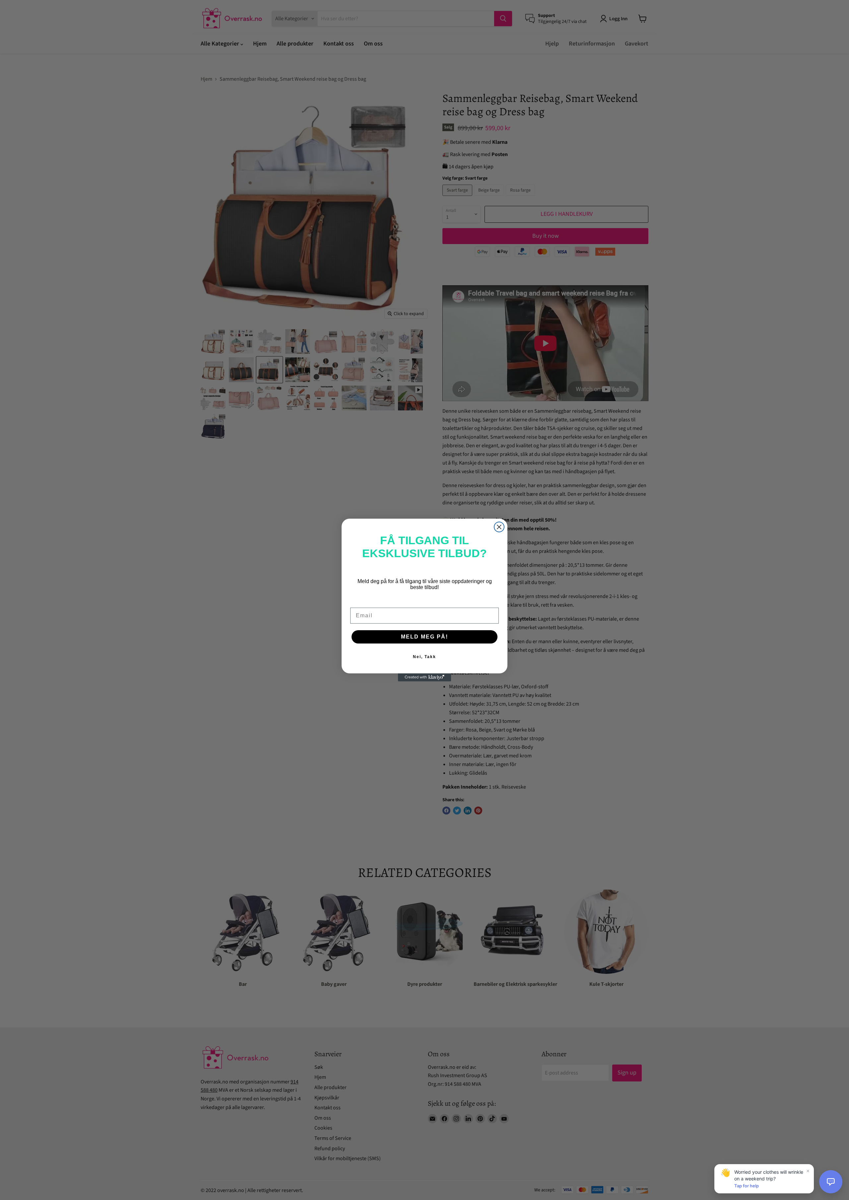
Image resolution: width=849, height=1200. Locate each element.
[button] (830, 1181)
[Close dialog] (499, 527)
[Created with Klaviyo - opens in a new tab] (424, 677)
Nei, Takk (424, 656)
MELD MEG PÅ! (424, 637)
